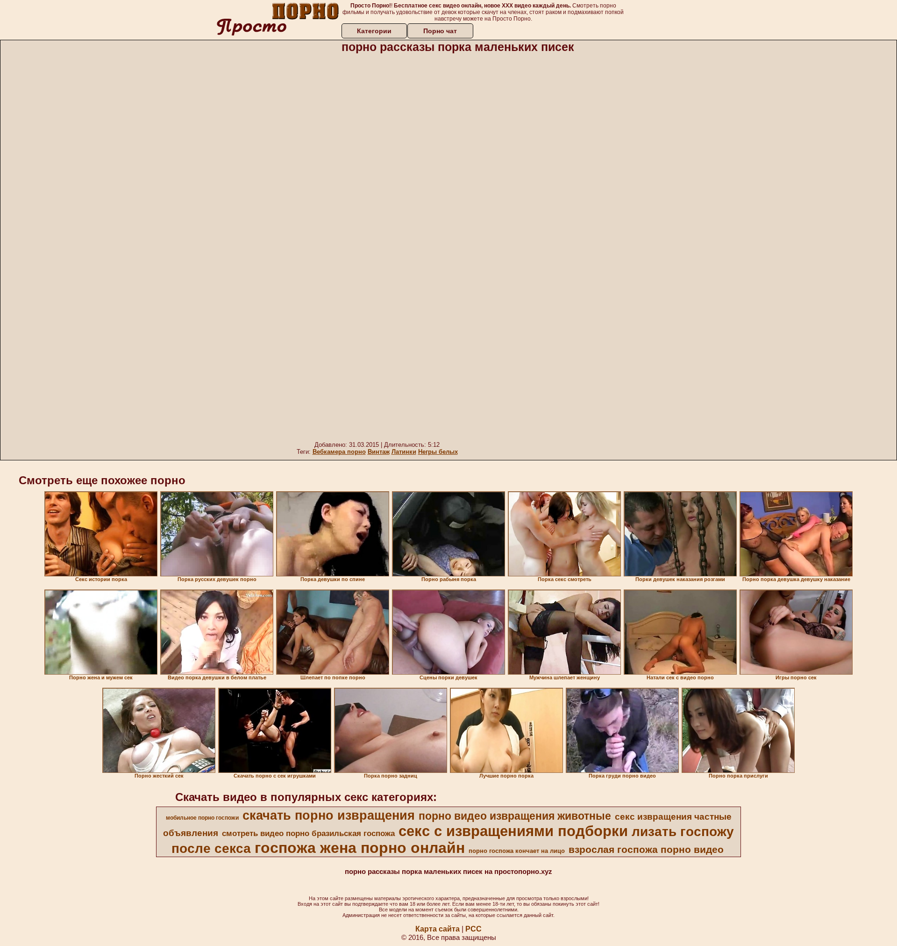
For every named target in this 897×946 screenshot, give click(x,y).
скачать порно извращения (328, 815)
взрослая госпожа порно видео (646, 849)
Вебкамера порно (339, 451)
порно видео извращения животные (515, 816)
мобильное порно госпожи (202, 818)
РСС (473, 929)
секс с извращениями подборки (513, 831)
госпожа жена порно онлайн (360, 847)
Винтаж (379, 451)
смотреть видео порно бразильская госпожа (308, 833)
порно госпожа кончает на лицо (517, 850)
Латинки (404, 451)
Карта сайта (437, 929)
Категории (374, 31)
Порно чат (440, 31)
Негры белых (438, 451)
